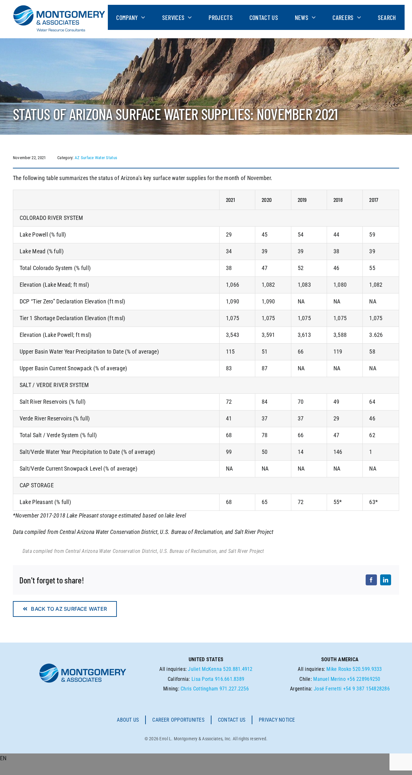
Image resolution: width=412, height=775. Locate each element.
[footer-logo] (82, 665)
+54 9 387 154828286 (366, 689)
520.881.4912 (237, 669)
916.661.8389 (229, 679)
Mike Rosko (338, 669)
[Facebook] (371, 580)
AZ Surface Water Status (96, 157)
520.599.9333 (367, 669)
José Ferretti (328, 689)
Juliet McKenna (205, 669)
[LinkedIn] (386, 580)
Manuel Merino (329, 679)
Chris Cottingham (199, 689)
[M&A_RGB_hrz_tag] (59, 7)
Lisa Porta (203, 679)
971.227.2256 (234, 689)
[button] (206, 758)
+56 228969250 (363, 679)
